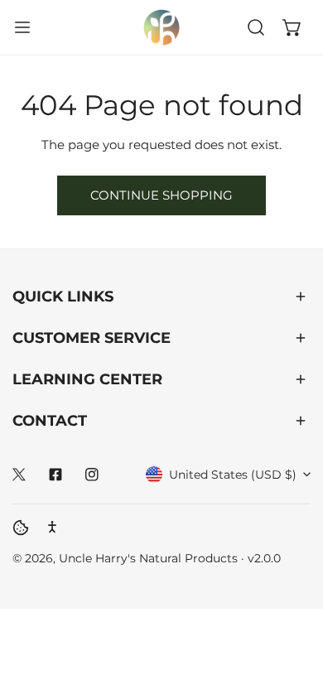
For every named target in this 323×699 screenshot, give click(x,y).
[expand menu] (22, 27)
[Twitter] (19, 474)
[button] (292, 27)
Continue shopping (161, 195)
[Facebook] (55, 474)
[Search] (256, 27)
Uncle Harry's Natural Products (150, 558)
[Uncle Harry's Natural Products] (161, 27)
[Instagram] (92, 474)
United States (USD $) (232, 474)
